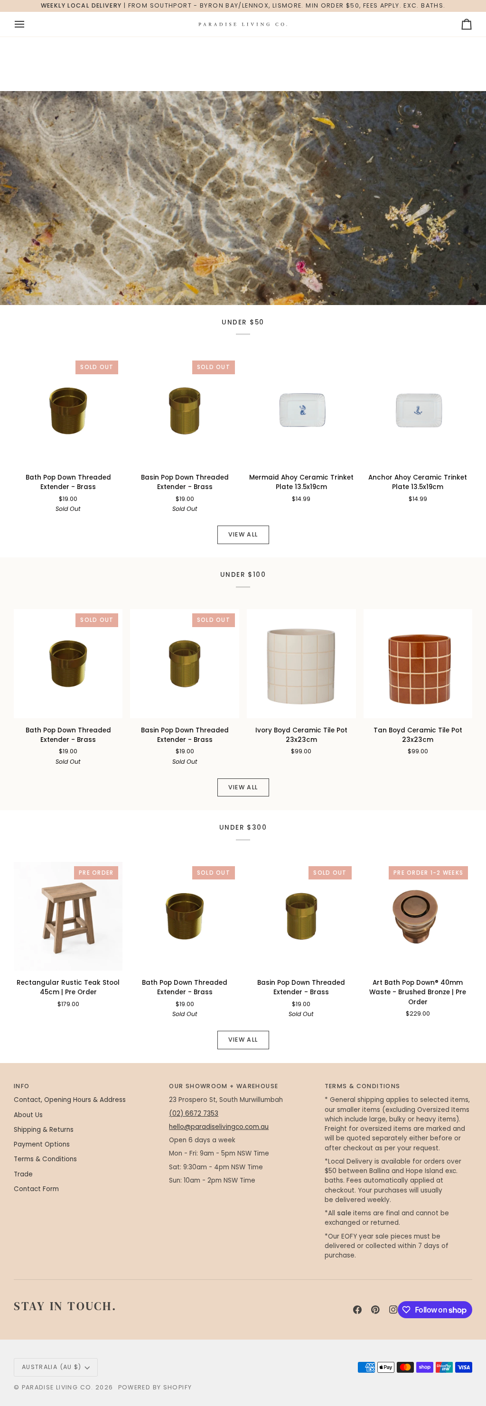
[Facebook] (357, 1309)
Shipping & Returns (44, 1129)
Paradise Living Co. (59, 1387)
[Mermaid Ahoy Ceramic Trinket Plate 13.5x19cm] (301, 410)
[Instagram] (393, 1309)
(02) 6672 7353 (193, 1113)
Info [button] (22, 1086)
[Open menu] (28, 24)
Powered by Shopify (155, 1387)
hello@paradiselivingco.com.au (219, 1126)
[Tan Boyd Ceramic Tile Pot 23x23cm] (418, 663)
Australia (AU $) (52, 1367)
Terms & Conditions (45, 1159)
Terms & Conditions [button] (363, 1086)
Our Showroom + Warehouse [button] (223, 1086)
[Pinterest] (375, 1309)
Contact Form (36, 1188)
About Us (28, 1114)
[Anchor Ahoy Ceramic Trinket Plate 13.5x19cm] (418, 410)
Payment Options (42, 1144)
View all (243, 534)
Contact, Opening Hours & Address (70, 1099)
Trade (23, 1174)
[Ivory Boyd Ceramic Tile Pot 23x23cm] (301, 663)
